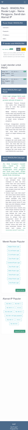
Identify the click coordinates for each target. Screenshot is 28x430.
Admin (23, 49)
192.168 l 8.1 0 (10, 307)
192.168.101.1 (19, 311)
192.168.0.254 (8, 311)
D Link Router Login (13, 254)
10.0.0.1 (19, 319)
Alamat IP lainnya (19, 331)
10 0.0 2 (19, 307)
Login (18, 49)
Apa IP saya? (14, 427)
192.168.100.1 (14, 323)
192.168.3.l (9, 303)
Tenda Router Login (14, 274)
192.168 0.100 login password (14, 315)
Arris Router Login (14, 282)
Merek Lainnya (20, 290)
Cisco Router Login (14, 258)
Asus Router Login (14, 266)
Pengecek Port (14, 429)
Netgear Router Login (13, 246)
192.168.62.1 (5, 49)
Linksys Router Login (13, 278)
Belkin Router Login (13, 270)
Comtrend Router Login (14, 262)
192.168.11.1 (18, 303)
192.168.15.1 (10, 319)
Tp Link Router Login (13, 250)
